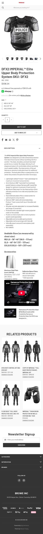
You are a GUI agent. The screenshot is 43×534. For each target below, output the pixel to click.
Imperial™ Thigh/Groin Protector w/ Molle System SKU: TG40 (30, 414)
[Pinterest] (17, 139)
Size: (3, 100)
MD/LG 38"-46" (8, 103)
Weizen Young (24, 529)
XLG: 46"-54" (8, 106)
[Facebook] (3, 139)
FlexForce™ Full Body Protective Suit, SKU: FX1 (10, 413)
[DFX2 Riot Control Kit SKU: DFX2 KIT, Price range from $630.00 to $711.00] (11, 351)
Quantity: (5, 115)
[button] (25, 95)
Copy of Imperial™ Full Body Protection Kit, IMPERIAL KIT (31, 370)
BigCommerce (25, 525)
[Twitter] (14, 139)
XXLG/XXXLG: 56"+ (10, 108)
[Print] (10, 139)
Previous (2, 59)
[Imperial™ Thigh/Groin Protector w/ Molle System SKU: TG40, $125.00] (32, 395)
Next (40, 59)
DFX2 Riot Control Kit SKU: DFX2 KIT (11, 369)
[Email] (6, 139)
